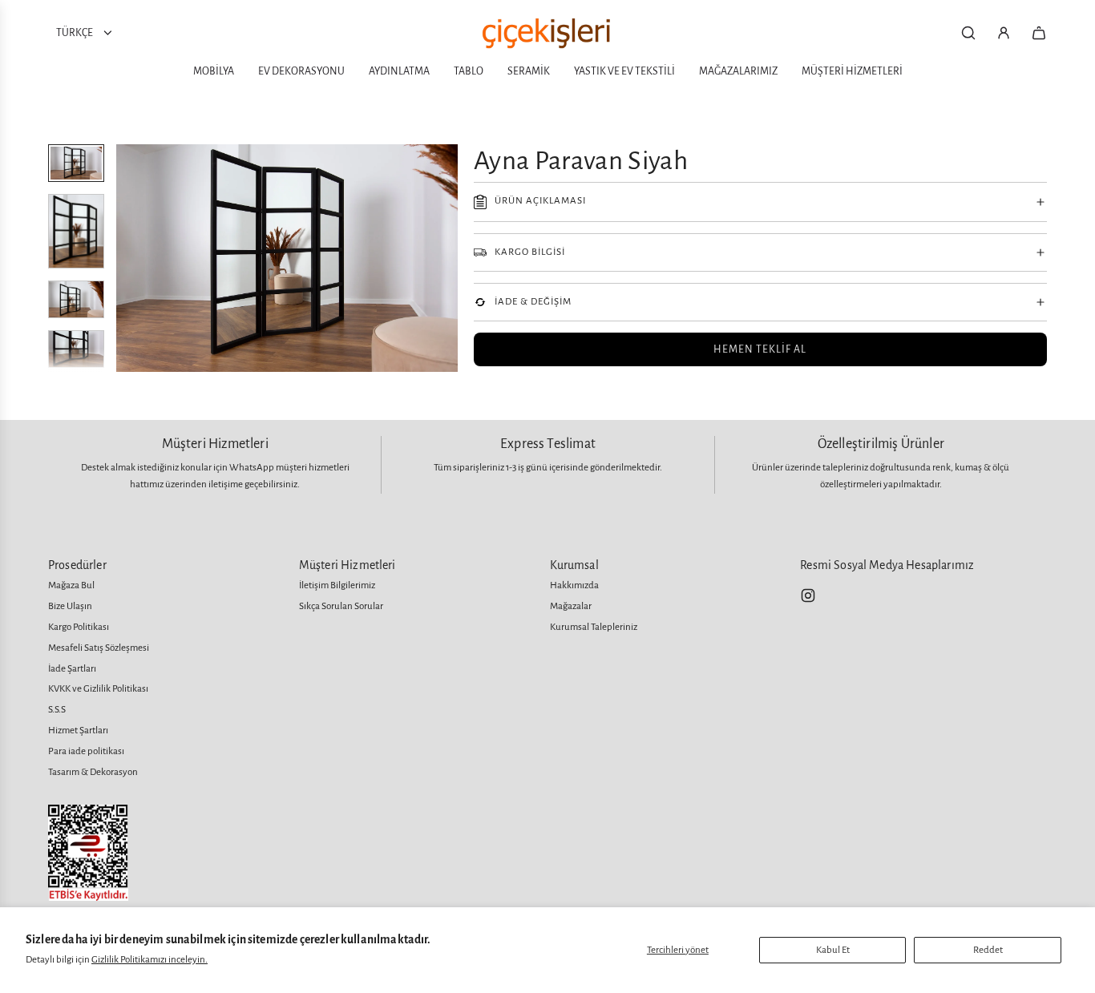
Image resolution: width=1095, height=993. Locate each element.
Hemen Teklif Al (759, 349)
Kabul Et (833, 950)
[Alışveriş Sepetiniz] (1039, 32)
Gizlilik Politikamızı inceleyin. (149, 960)
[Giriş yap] (1003, 32)
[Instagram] (808, 595)
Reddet (988, 950)
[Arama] (968, 32)
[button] (129, 258)
